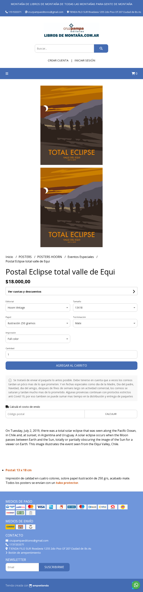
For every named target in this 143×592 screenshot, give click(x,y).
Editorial (10, 301)
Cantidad (10, 348)
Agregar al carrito (71, 365)
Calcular (111, 414)
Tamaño (77, 301)
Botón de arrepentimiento (24, 552)
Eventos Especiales (81, 257)
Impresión (11, 332)
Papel (8, 317)
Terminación (79, 317)
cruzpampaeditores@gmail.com (28, 540)
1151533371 (16, 544)
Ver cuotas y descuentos (24, 291)
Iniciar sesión (84, 60)
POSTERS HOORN (50, 257)
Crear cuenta (58, 60)
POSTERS (25, 257)
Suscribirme (54, 567)
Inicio (10, 257)
